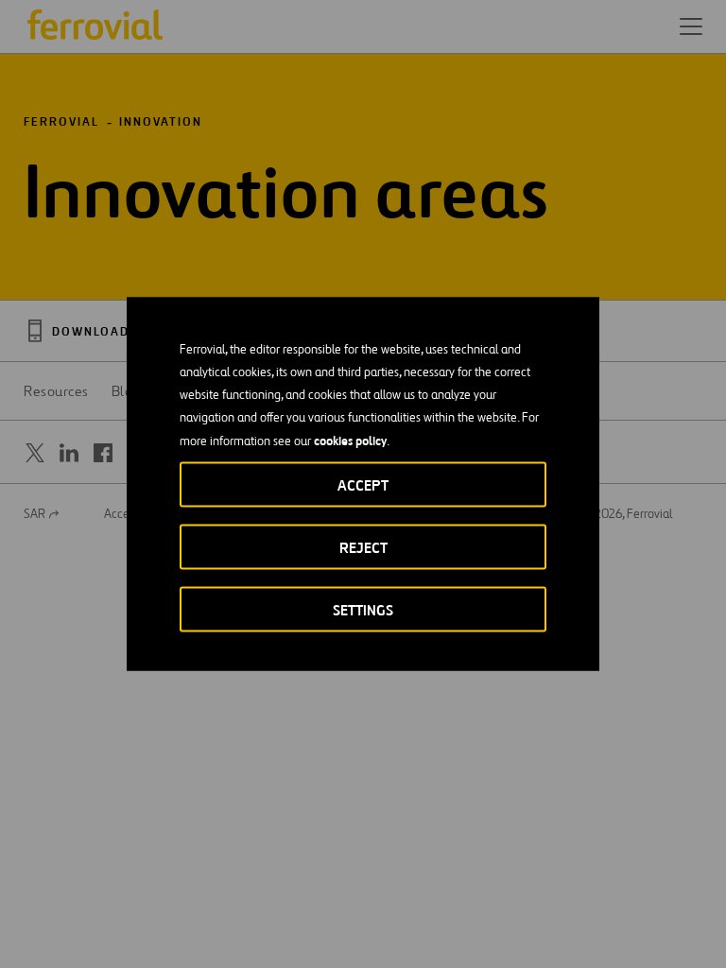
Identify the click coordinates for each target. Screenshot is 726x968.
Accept (363, 485)
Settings (363, 610)
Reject (363, 548)
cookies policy (350, 440)
